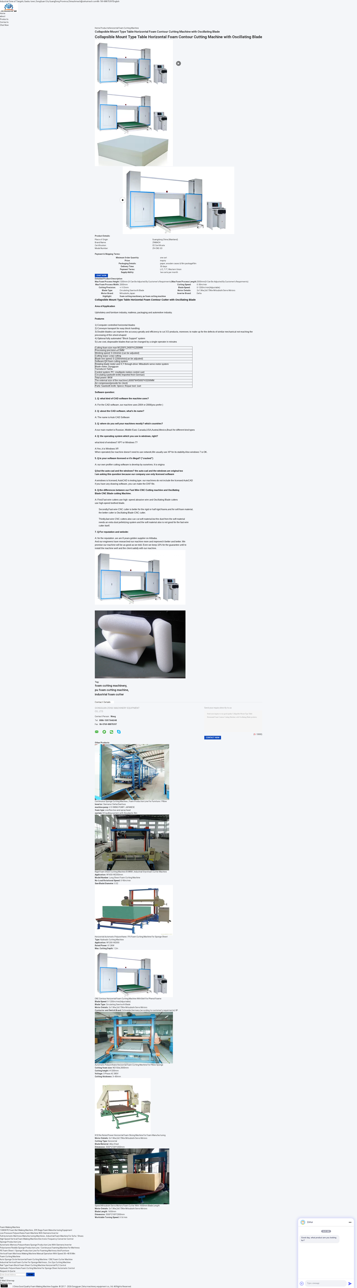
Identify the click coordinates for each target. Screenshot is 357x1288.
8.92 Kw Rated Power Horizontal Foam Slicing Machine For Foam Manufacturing (130, 1135)
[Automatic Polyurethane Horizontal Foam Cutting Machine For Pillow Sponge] (134, 1037)
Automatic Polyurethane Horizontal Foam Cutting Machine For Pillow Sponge (129, 1065)
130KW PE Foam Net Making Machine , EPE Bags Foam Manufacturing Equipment (36, 1230)
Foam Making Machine (10, 1227)
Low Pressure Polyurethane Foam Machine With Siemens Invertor (29, 1233)
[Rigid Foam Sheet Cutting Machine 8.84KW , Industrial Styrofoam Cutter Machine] (132, 842)
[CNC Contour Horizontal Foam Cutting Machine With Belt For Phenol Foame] (134, 973)
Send (30, 1275)
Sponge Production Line (10, 1242)
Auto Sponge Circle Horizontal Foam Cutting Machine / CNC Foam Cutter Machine (36, 1259)
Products (4, 19)
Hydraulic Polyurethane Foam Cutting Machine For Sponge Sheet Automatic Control (37, 1268)
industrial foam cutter (109, 694)
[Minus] (350, 1222)
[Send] (350, 1283)
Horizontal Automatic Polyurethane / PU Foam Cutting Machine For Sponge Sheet (131, 937)
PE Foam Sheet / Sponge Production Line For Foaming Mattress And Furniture (34, 1251)
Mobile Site (7, 1283)
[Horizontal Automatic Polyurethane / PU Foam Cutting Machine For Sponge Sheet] (134, 910)
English (116, 1)
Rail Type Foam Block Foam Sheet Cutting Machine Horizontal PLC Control (33, 1265)
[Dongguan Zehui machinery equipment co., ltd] (9, 7)
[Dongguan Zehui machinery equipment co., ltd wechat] (111, 732)
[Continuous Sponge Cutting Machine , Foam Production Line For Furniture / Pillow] (132, 772)
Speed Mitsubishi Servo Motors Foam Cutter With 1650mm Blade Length (127, 1205)
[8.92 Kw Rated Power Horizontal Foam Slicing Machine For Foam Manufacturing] (123, 1106)
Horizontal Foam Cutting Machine (124, 28)
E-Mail (2, 1280)
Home (2, 13)
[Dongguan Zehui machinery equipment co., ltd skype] (119, 732)
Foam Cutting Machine (10, 1256)
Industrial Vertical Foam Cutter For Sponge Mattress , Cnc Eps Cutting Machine (35, 1262)
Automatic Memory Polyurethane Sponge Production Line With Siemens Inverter (36, 1245)
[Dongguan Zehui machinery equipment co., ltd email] (97, 732)
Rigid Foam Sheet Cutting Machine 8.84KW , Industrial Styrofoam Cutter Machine (131, 872)
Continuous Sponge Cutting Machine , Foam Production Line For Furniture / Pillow (131, 801)
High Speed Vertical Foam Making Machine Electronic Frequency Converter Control (36, 1239)
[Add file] (302, 1283)
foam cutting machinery (110, 685)
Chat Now (4, 25)
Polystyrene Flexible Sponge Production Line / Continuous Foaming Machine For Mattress (40, 1248)
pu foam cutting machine (111, 690)
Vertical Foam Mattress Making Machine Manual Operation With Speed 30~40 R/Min (37, 1253)
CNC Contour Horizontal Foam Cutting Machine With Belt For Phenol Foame (128, 998)
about (2, 16)
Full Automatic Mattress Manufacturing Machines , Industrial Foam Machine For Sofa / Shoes (41, 1236)
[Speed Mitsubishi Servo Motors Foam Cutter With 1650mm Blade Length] (132, 1176)
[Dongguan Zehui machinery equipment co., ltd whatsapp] (104, 732)
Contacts (4, 22)
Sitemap (10, 1280)
